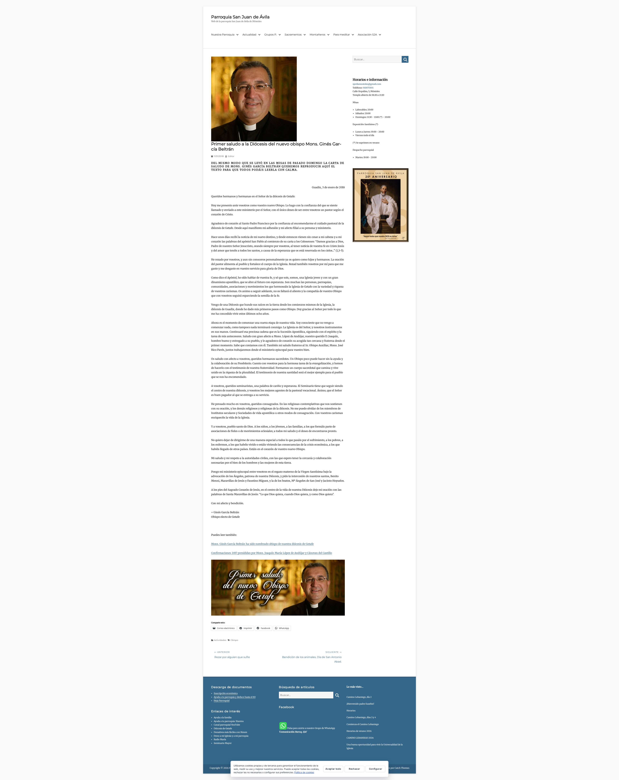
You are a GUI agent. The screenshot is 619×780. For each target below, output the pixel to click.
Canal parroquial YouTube (227, 724)
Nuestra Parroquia (222, 34)
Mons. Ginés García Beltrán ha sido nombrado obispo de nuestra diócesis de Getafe (262, 543)
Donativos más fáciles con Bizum (230, 732)
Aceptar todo (333, 768)
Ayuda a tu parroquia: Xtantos (229, 721)
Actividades (220, 640)
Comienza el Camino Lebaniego (363, 724)
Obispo (234, 640)
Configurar (375, 768)
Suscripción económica (226, 693)
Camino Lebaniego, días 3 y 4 (361, 717)
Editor (231, 156)
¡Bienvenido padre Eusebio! (360, 703)
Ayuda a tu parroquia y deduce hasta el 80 (234, 697)
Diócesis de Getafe (223, 728)
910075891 (368, 87)
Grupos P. (270, 34)
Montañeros (317, 34)
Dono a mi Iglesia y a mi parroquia (231, 736)
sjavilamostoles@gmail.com (367, 84)
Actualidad (249, 34)
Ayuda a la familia (222, 717)
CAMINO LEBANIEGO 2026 (360, 737)
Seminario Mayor (223, 743)
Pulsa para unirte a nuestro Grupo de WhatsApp (307, 730)
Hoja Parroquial (222, 700)
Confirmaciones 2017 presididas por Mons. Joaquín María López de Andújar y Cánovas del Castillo (271, 552)
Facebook (286, 707)
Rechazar (354, 768)
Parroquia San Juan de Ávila (240, 17)
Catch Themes (402, 768)
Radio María (220, 739)
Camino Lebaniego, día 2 (359, 697)
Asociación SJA (367, 34)
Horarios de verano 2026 (359, 731)
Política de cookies (304, 772)
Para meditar (341, 34)
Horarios (351, 710)
